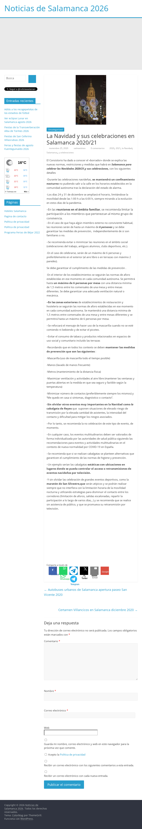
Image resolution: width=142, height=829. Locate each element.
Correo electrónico (56, 710)
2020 (111, 148)
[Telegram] (73, 571)
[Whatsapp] (63, 571)
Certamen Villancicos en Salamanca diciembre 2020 (98, 610)
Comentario (52, 641)
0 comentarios (97, 148)
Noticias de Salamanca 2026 (56, 8)
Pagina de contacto (15, 216)
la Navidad (127, 148)
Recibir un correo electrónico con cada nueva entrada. (76, 775)
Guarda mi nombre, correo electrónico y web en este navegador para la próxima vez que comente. (86, 746)
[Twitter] (84, 571)
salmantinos (80, 148)
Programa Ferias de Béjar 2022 (22, 232)
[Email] (94, 571)
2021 (118, 148)
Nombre (50, 691)
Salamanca (52, 152)
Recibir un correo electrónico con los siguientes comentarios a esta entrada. (89, 765)
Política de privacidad (72, 754)
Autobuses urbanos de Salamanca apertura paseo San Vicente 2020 (85, 592)
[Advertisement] (71, 44)
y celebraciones (66, 152)
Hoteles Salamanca (15, 211)
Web (46, 727)
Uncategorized (55, 129)
